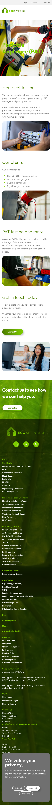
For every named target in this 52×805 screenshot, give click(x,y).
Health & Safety (9, 653)
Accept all (33, 788)
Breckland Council (10, 587)
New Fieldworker (9, 704)
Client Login (7, 697)
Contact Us (7, 709)
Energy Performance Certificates (16, 466)
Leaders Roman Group (12, 593)
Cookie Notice (39, 773)
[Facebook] (36, 444)
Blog (4, 615)
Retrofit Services (9, 564)
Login (4, 693)
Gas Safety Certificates (12, 472)
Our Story (6, 643)
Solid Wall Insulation (10, 561)
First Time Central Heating (13, 539)
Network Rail (7, 606)
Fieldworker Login (10, 700)
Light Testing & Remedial (12, 488)
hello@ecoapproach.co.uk (26, 724)
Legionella (6, 479)
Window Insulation (10, 558)
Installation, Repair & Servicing (15, 497)
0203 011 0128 (8, 724)
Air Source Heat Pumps (12, 533)
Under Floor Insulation (11, 548)
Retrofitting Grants (10, 570)
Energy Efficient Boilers (12, 529)
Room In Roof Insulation (12, 555)
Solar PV (6, 542)
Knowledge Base (9, 620)
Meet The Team (8, 640)
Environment (7, 650)
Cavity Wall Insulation (11, 545)
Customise (26, 794)
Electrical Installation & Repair (15, 501)
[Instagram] (26, 444)
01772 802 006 (8, 739)
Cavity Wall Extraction (11, 536)
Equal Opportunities (10, 656)
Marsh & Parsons (9, 599)
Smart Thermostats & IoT (13, 504)
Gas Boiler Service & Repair (13, 514)
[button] (47, 10)
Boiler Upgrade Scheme (12, 574)
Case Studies (7, 580)
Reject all (18, 788)
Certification (7, 463)
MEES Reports (8, 476)
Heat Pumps (7, 517)
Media (4, 626)
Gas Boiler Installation (11, 510)
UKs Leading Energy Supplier (14, 609)
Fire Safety (7, 520)
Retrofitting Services (11, 526)
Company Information (12, 669)
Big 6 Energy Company (12, 583)
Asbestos (6, 485)
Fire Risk (5, 482)
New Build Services (10, 491)
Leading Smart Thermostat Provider (17, 596)
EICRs (4, 469)
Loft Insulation (8, 552)
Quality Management (11, 646)
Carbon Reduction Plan (12, 631)
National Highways (10, 602)
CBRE (4, 590)
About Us (6, 637)
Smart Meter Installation (12, 507)
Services (5, 459)
